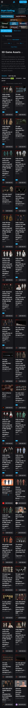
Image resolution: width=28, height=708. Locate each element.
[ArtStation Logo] (14, 2)
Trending (4, 76)
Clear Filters (14, 47)
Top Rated (19, 78)
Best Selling (12, 76)
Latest (3, 80)
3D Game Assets (6, 30)
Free (24, 78)
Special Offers (7, 78)
